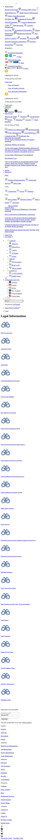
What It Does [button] (9, 6)
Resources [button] (8, 172)
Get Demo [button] (8, 237)
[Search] (7, 298)
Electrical (4, 763)
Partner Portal (5, 823)
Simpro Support (6, 799)
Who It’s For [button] (9, 113)
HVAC (3, 769)
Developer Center (6, 838)
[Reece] (11, 63)
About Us (4, 816)
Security (3, 776)
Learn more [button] (8, 82)
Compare (4, 786)
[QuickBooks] (7, 57)
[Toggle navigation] (16, 3)
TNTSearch (16, 304)
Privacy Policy (26, 722)
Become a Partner (6, 820)
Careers (3, 813)
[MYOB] (15, 57)
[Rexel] (16, 63)
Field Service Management (9, 746)
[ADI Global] (7, 63)
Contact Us (4, 810)
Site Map (16, 838)
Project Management (7, 753)
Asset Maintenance (7, 756)
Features (3, 729)
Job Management (6, 749)
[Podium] (8, 68)
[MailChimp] (20, 68)
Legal (21, 838)
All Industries (5, 779)
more (19, 57)
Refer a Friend (5, 789)
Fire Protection (5, 766)
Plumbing (4, 773)
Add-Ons (4, 732)
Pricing (7, 170)
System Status (5, 803)
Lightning (8, 107)
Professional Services (7, 796)
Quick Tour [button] (8, 235)
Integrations (4, 736)
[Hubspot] (14, 68)
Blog (2, 793)
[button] (10, 241)
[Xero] (11, 57)
